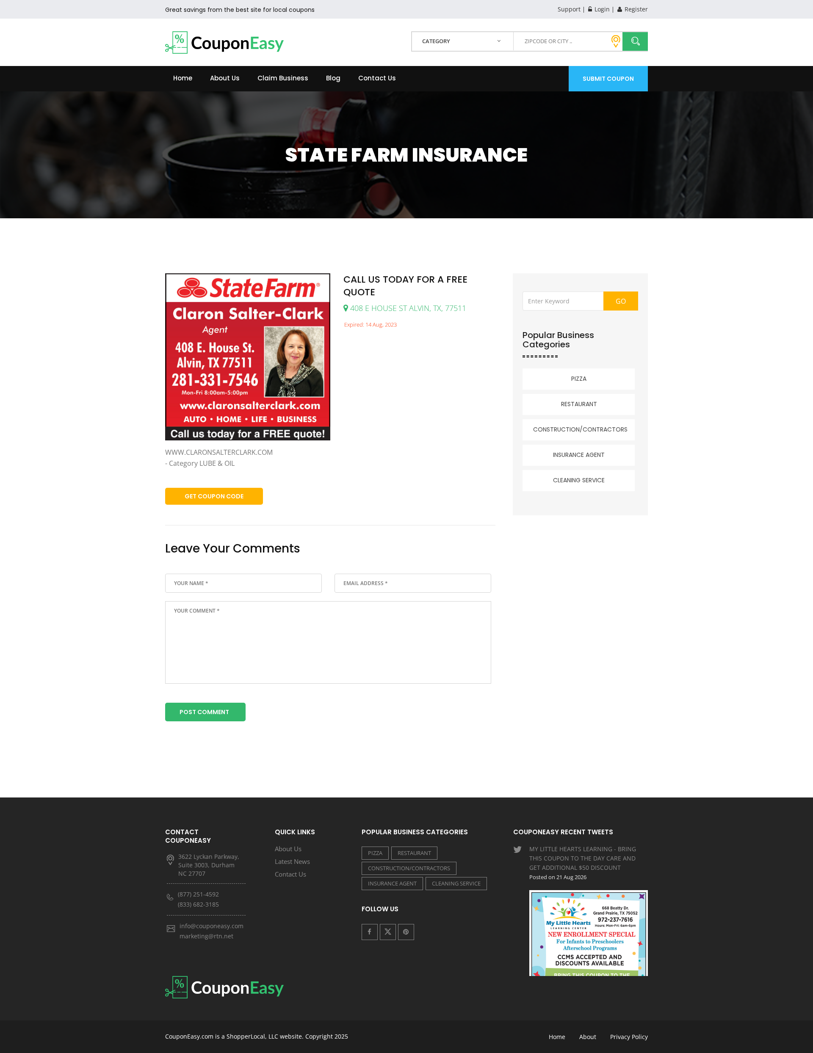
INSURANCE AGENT (579, 455)
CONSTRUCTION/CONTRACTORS (580, 429)
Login (601, 9)
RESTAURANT (579, 404)
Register (635, 9)
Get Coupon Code (214, 496)
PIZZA (578, 378)
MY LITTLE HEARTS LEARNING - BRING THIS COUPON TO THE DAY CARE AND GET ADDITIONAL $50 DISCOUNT (582, 863)
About (587, 1037)
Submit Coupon (608, 78)
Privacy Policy (629, 1037)
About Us (225, 78)
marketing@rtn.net (206, 936)
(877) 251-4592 (198, 894)
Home (182, 78)
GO (621, 301)
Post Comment (204, 712)
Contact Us (377, 78)
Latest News (292, 861)
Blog (333, 78)
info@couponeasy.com (211, 926)
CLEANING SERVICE (579, 480)
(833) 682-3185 (198, 904)
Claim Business (282, 78)
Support (569, 9)
